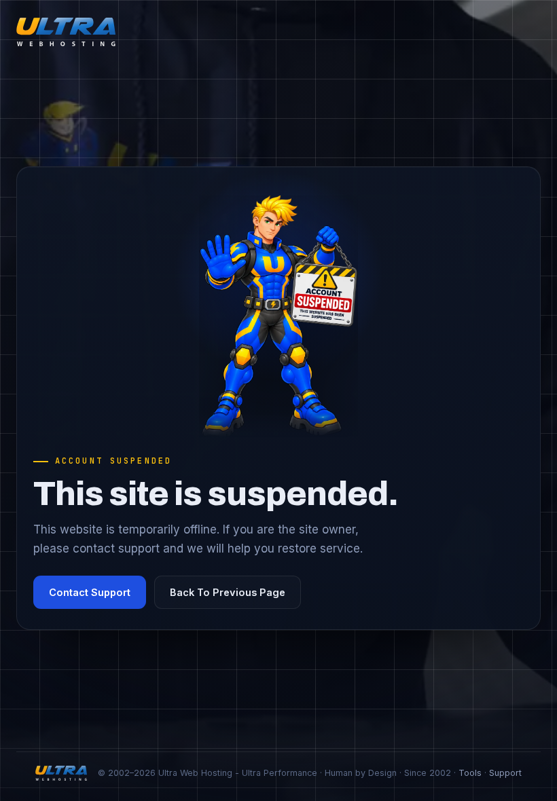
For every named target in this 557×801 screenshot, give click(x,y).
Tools (470, 773)
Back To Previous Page (227, 592)
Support (505, 773)
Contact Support (89, 592)
